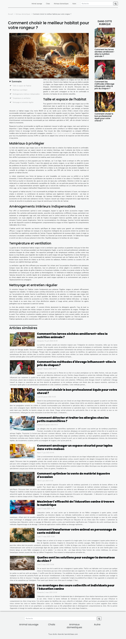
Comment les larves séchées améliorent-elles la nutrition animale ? (105, 53)
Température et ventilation (22, 98)
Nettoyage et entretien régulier (23, 102)
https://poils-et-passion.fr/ (62, 133)
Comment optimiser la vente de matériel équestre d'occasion (73, 475)
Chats (48, 3)
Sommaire (16, 81)
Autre (74, 3)
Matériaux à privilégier (20, 90)
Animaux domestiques (61, 3)
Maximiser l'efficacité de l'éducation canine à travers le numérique (75, 503)
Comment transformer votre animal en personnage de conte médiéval (76, 531)
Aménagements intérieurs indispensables (26, 94)
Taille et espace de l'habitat (22, 86)
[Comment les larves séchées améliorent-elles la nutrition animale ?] (105, 37)
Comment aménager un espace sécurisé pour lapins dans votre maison (75, 447)
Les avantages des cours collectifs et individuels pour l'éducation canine (75, 587)
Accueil (10, 14)
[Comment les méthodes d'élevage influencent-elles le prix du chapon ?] (105, 69)
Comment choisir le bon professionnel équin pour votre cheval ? (104, 117)
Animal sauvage (37, 3)
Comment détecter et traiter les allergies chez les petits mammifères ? (73, 419)
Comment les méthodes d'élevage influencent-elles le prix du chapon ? (104, 85)
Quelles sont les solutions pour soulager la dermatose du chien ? (76, 559)
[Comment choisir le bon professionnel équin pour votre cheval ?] (105, 101)
